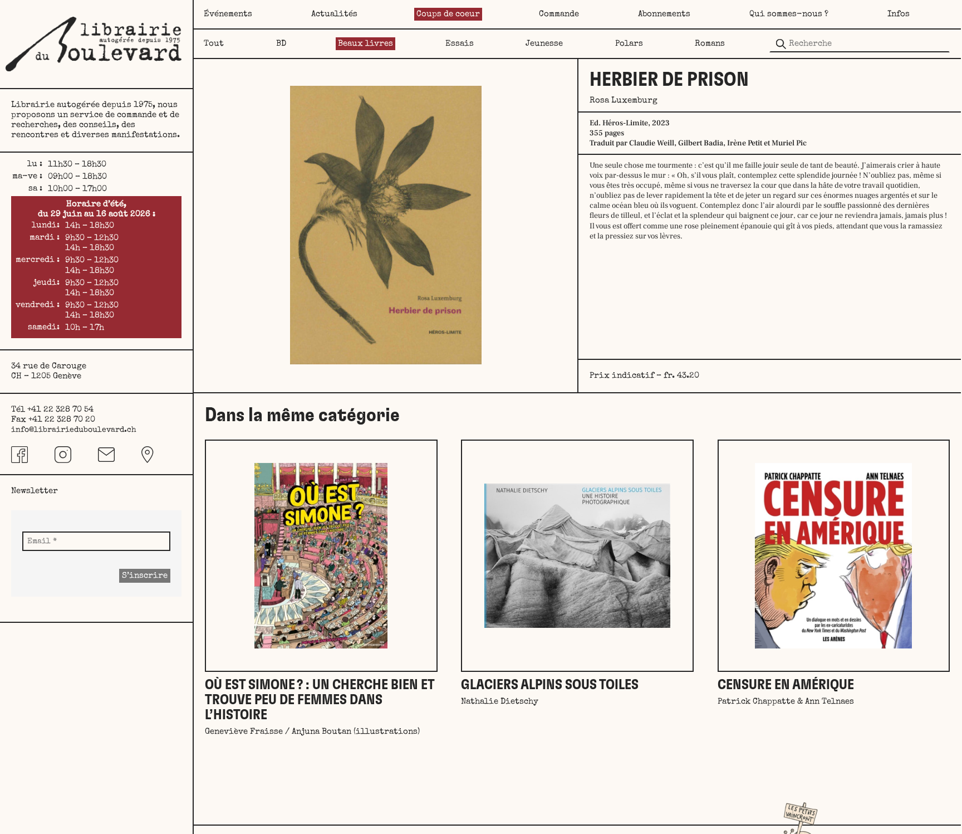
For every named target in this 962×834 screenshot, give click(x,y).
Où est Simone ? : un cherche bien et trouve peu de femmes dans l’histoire (319, 700)
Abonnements (664, 14)
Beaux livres (365, 44)
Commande (559, 14)
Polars (629, 44)
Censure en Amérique (786, 685)
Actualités (334, 14)
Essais (459, 44)
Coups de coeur (448, 14)
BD (281, 44)
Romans (710, 44)
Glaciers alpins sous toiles (550, 685)
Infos (898, 14)
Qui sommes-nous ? (788, 14)
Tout (214, 44)
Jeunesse (544, 44)
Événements (228, 14)
